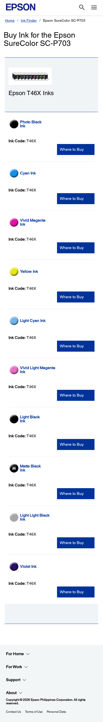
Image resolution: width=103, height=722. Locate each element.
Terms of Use (34, 712)
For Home (15, 653)
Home (9, 20)
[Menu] (94, 7)
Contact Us (13, 712)
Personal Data (56, 712)
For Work (14, 666)
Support (13, 679)
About (11, 692)
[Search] (82, 7)
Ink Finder (29, 20)
